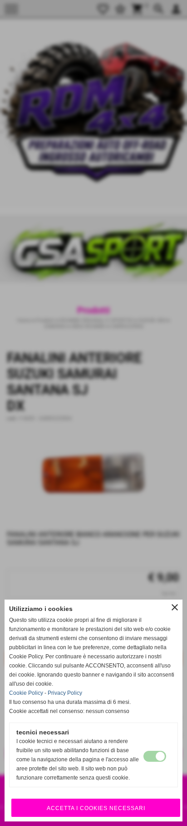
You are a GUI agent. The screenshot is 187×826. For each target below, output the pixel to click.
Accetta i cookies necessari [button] (96, 808)
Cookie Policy (26, 693)
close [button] (174, 607)
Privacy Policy (65, 693)
